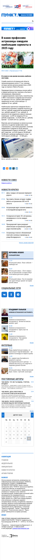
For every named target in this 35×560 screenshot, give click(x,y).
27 (17, 438)
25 (10, 438)
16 (29, 431)
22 (25, 435)
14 (21, 431)
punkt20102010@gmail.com (20, 528)
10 (6, 431)
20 (17, 435)
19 (14, 435)
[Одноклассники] (7, 168)
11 (10, 431)
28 (21, 438)
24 (6, 438)
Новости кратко (8, 470)
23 (29, 435)
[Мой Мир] (10, 168)
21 (21, 435)
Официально (6, 467)
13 (17, 431)
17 (6, 435)
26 (14, 438)
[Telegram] (17, 168)
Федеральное (7, 463)
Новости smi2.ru (6, 183)
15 (25, 431)
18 (10, 435)
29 (25, 438)
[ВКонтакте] (4, 168)
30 (29, 438)
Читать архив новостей (26, 243)
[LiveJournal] (13, 168)
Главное (4, 460)
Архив (32, 285)
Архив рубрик (7, 473)
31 (6, 442)
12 (14, 431)
